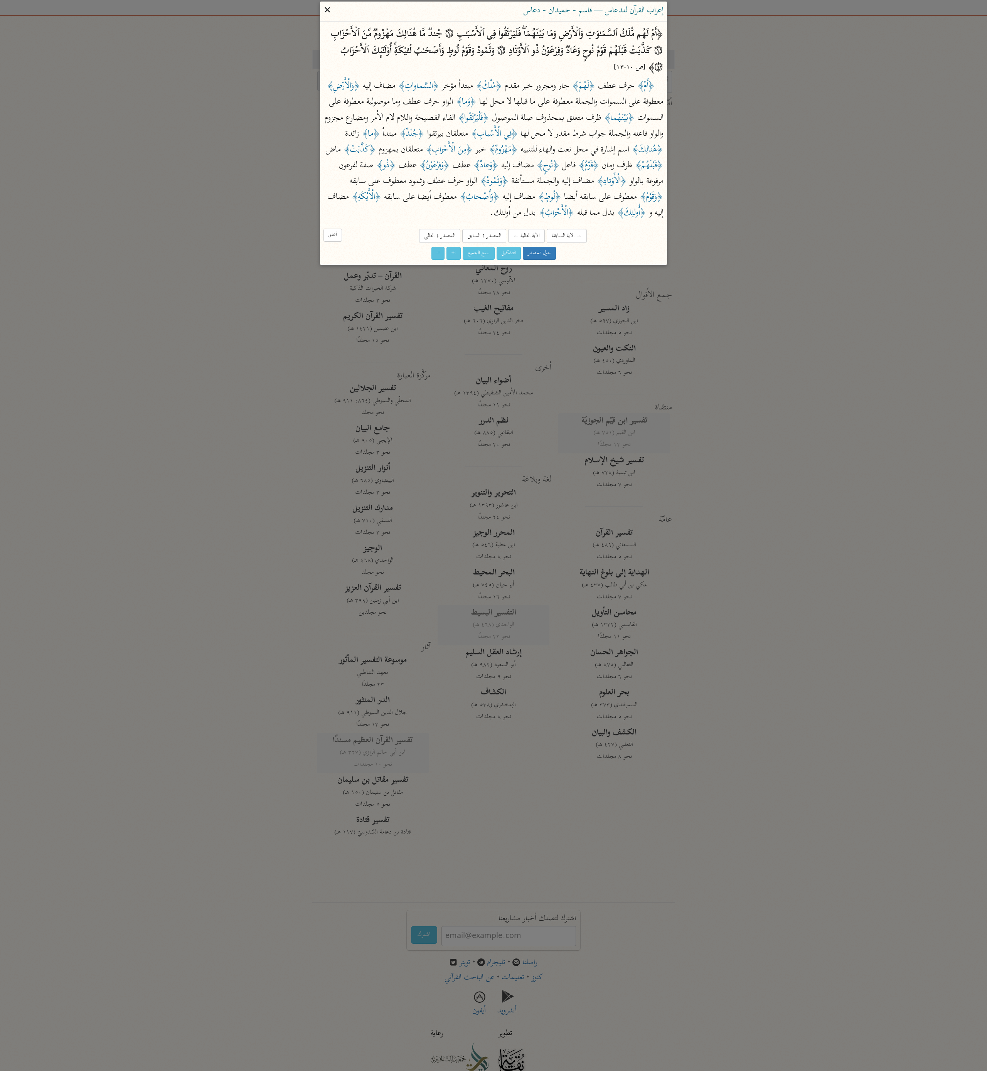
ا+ (453, 253)
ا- (438, 253)
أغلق (332, 235)
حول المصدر (539, 253)
